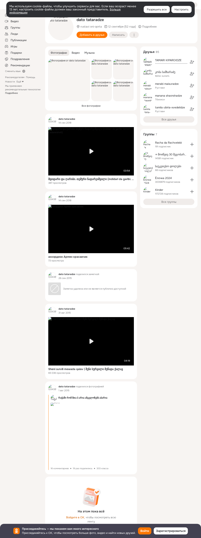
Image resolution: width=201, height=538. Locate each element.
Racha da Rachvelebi (168, 142)
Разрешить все (157, 9)
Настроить (181, 9)
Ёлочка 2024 (163, 178)
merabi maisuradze (167, 84)
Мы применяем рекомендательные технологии (22, 89)
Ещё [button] (18, 81)
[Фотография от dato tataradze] (60, 27)
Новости (10, 81)
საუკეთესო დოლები (168, 166)
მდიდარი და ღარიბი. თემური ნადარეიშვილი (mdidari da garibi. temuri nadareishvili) (91, 179)
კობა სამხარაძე (165, 72)
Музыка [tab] (89, 52)
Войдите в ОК (75, 517)
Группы (148, 134)
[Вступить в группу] (192, 144)
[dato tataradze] (52, 121)
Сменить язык (13, 71)
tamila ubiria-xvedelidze (170, 107)
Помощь (30, 77)
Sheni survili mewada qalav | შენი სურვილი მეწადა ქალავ (85, 369)
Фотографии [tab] (59, 52)
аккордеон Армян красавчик (68, 256)
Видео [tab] (76, 52)
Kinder (159, 190)
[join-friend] (192, 62)
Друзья (148, 52)
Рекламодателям (14, 77)
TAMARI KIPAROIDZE (168, 60)
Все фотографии (91, 105)
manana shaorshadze (168, 95)
